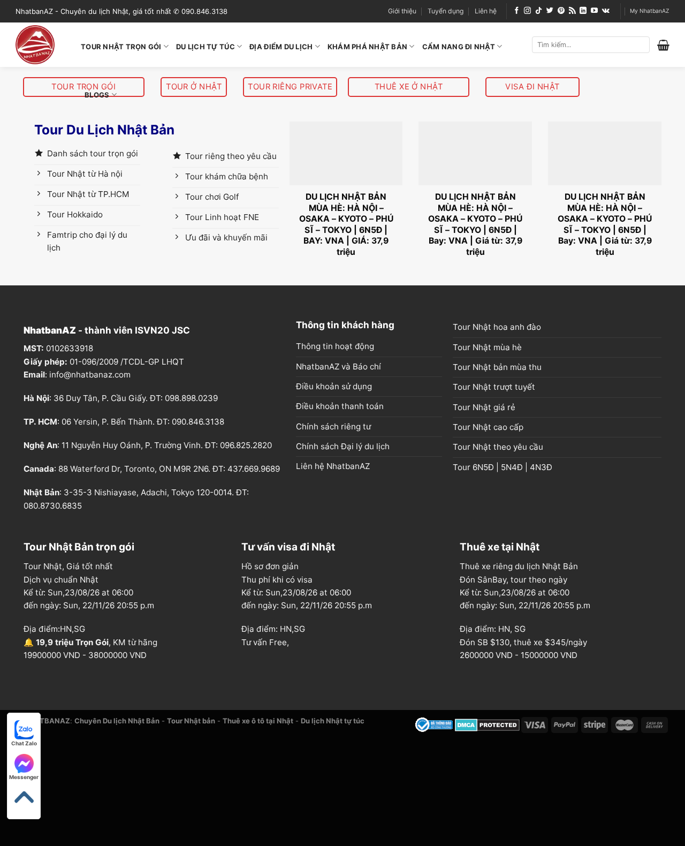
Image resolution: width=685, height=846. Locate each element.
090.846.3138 (198, 422)
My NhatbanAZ (649, 10)
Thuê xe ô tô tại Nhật (258, 720)
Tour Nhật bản (191, 720)
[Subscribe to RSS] (572, 11)
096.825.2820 (246, 445)
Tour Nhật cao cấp (488, 427)
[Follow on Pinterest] (561, 11)
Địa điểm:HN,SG (54, 629)
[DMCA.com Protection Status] (487, 724)
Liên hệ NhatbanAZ (333, 466)
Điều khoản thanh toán (340, 406)
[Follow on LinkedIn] (583, 11)
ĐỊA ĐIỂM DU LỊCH (281, 46)
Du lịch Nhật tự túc (332, 720)
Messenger (24, 777)
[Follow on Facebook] (516, 11)
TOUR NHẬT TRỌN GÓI (121, 46)
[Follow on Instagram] (527, 11)
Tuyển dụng (445, 11)
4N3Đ (541, 467)
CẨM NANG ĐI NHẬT (458, 46)
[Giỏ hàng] (663, 45)
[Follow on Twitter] (549, 11)
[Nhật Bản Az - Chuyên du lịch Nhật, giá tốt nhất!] (40, 44)
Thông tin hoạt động (335, 346)
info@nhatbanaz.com (90, 374)
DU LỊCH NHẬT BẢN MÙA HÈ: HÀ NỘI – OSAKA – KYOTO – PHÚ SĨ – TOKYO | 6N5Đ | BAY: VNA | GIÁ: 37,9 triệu (346, 224)
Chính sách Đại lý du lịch (343, 446)
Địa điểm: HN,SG (273, 629)
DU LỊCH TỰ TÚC (205, 46)
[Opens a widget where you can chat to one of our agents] (637, 827)
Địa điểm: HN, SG (493, 629)
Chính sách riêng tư (333, 426)
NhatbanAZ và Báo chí (338, 366)
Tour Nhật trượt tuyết (494, 387)
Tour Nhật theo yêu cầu (498, 447)
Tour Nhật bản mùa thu (497, 367)
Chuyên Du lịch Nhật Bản (116, 720)
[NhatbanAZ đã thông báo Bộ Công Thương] (434, 724)
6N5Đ (483, 467)
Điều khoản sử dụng (334, 386)
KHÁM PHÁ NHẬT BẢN (367, 46)
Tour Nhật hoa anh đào (497, 327)
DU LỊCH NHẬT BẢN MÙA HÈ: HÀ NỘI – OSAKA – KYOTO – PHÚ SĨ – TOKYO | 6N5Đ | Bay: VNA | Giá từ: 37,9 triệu (475, 224)
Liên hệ (486, 11)
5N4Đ (512, 467)
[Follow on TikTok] (538, 11)
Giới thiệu (402, 11)
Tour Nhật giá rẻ (484, 407)
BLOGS (97, 94)
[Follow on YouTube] (594, 11)
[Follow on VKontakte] (606, 11)
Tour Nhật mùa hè (487, 347)
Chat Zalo (24, 743)
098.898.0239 (191, 398)
